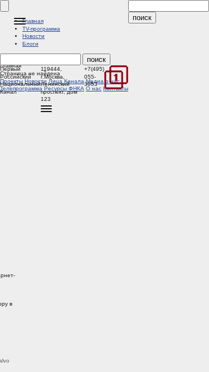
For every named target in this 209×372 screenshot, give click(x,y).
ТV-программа (41, 29)
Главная (32, 21)
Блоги (30, 44)
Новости (33, 36)
